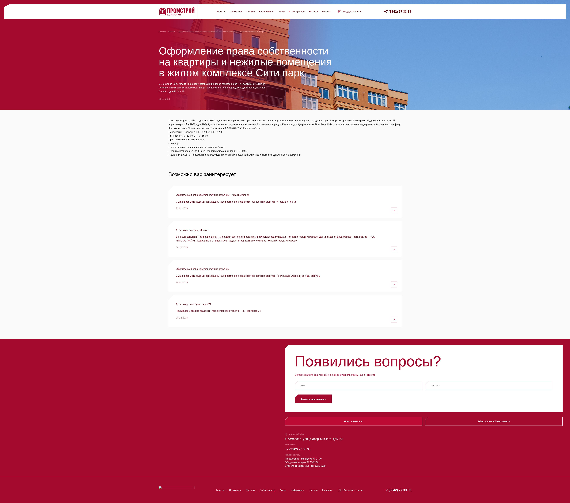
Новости (313, 11)
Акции (281, 11)
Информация (298, 11)
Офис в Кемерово (353, 421)
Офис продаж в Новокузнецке (494, 421)
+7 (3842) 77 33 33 (397, 11)
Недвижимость (266, 11)
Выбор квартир (267, 490)
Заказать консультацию (313, 399)
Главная (221, 11)
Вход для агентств (351, 11)
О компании (236, 11)
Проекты (250, 11)
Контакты (326, 11)
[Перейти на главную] (176, 11)
